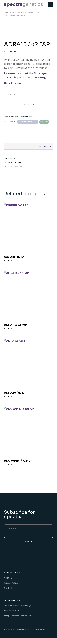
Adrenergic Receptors (27, 122)
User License (13, 83)
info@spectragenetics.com (18, 615)
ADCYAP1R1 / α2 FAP (18, 460)
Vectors (44, 122)
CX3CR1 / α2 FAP (15, 256)
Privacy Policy (11, 583)
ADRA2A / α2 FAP (15, 392)
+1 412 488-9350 (12, 610)
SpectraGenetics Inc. (21, 629)
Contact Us (9, 588)
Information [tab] (44, 146)
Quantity (11, 94)
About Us (9, 578)
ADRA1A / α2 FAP (15, 324)
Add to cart (28, 105)
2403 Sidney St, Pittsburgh (17, 605)
